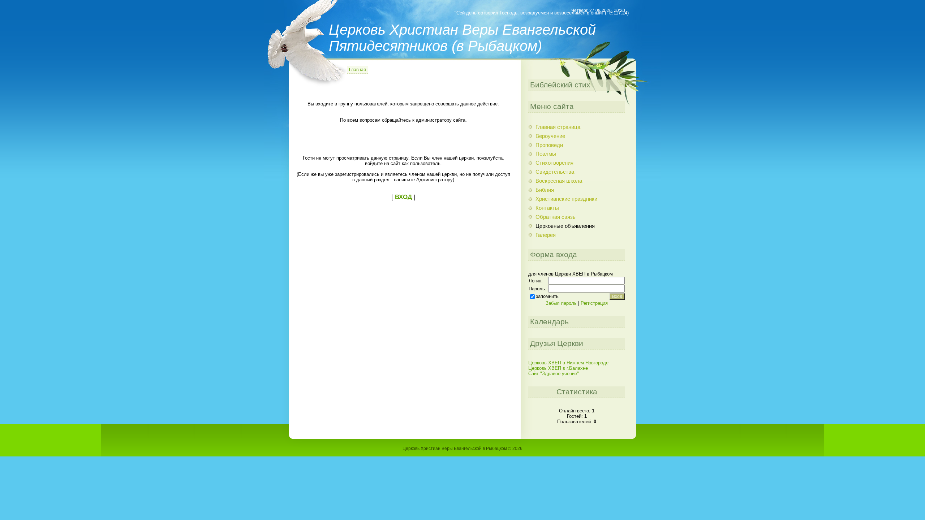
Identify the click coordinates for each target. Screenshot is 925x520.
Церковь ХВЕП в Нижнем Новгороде (568, 362)
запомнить (547, 296)
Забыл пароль (561, 303)
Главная (357, 69)
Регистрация (594, 303)
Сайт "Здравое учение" (553, 373)
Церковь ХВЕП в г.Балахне (558, 368)
